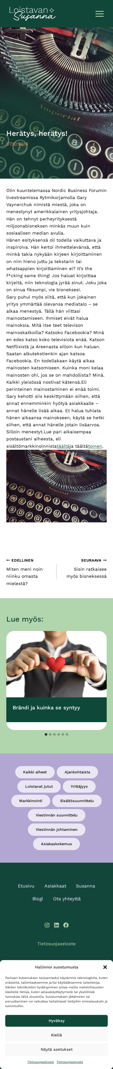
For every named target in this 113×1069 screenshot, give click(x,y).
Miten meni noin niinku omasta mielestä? (24, 572)
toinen (95, 446)
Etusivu (26, 886)
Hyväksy (57, 1020)
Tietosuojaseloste (40, 1062)
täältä (63, 446)
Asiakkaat (55, 886)
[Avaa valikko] (99, 13)
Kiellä (56, 1035)
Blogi (37, 898)
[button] (105, 967)
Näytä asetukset (57, 1049)
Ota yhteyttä (67, 898)
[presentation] (56, 664)
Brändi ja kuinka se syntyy (46, 707)
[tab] (46, 734)
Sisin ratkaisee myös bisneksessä (86, 568)
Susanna (85, 886)
